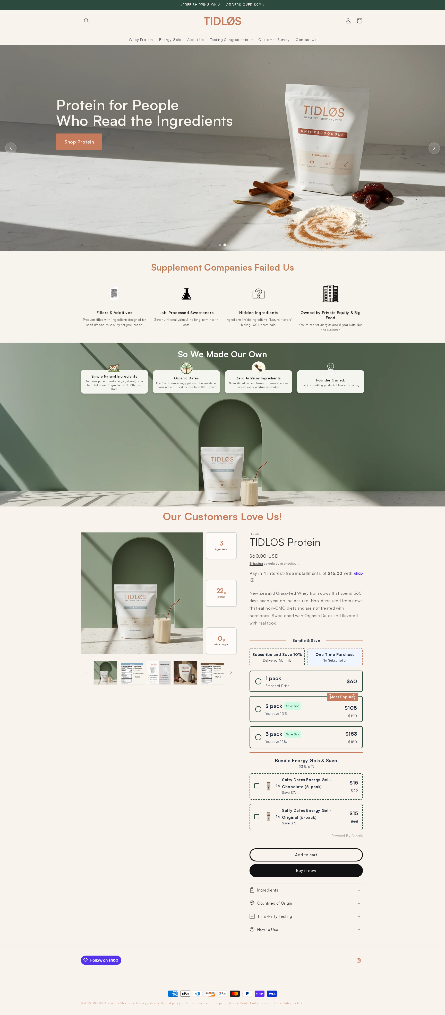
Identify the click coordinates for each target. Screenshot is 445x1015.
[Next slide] (434, 148)
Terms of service (197, 1003)
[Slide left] (86, 672)
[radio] (277, 657)
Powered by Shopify (117, 1003)
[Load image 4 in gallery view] (185, 673)
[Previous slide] (10, 148)
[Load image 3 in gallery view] (159, 673)
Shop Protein (79, 142)
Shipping (256, 563)
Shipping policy (224, 1003)
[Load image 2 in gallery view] (132, 673)
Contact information (254, 1003)
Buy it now (306, 870)
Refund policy (170, 1003)
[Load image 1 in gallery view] (105, 673)
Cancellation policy (288, 1003)
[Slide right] (231, 672)
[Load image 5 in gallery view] (212, 673)
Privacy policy (146, 1003)
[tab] (224, 244)
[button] (86, 20)
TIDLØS (98, 1003)
